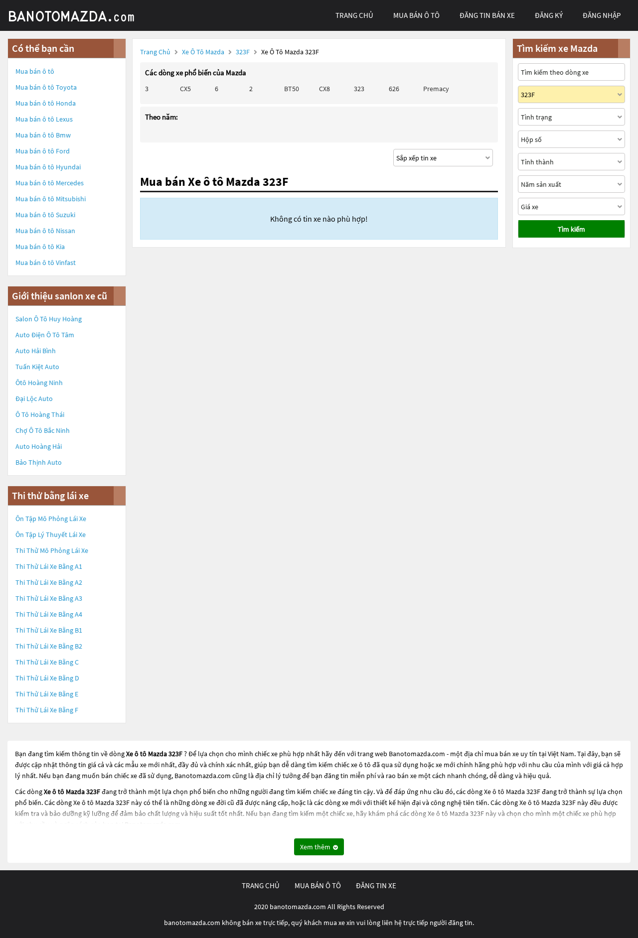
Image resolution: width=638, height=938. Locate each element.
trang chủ (354, 15)
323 (359, 88)
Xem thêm (316, 846)
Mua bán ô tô (34, 71)
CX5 (185, 88)
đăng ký (549, 15)
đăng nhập (602, 15)
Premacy (436, 88)
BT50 (291, 88)
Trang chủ (155, 51)
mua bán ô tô (416, 15)
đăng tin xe (376, 885)
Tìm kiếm (571, 229)
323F (243, 51)
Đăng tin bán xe (487, 15)
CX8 (324, 88)
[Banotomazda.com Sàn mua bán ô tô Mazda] (82, 15)
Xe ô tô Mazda (203, 51)
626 (394, 88)
